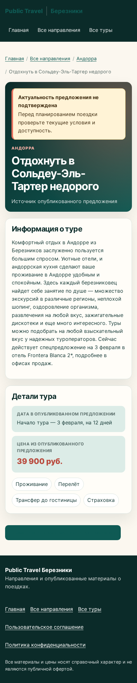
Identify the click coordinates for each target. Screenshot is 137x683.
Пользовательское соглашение (44, 627)
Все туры (100, 30)
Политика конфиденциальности (45, 645)
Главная (19, 30)
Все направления (59, 30)
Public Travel (44, 10)
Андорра (86, 59)
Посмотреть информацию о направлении (63, 532)
